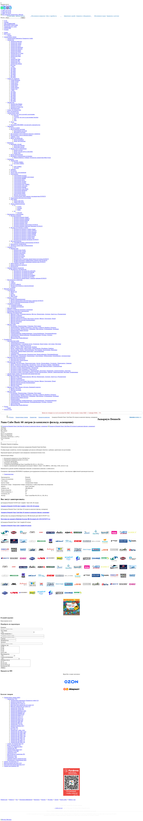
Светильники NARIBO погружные (24, 177)
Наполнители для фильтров (18, 244)
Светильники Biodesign (20, 190)
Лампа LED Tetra (19, 201)
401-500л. (13, 72)
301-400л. (13, 71)
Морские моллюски (16, 321)
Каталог (43, 799)
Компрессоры (14, 248)
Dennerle (16, 116)
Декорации (10, 126)
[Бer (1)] (15, 661)
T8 (14, 211)
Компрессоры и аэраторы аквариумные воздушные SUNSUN (31, 259)
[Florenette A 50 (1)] (15, 660)
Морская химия (11, 308)
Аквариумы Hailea (16, 51)
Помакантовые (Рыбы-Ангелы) (19, 330)
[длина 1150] (10, 652)
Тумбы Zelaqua (15, 87)
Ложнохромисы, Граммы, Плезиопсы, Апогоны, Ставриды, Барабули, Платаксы (33, 327)
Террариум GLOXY (16, 105)
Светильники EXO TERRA (21, 184)
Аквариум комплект (16, 41)
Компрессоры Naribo (20, 250)
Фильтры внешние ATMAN (22, 218)
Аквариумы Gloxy (16, 46)
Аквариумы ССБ (15, 62)
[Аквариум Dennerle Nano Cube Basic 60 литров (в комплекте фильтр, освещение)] (24, 426)
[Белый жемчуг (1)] (15, 664)
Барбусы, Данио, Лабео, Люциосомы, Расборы (24, 347)
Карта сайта (63, 799)
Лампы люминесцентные (18, 204)
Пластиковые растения (20, 130)
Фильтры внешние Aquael (21, 217)
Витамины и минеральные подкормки (21, 156)
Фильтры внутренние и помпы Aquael (25, 229)
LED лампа (14, 199)
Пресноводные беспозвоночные (16, 357)
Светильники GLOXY (20, 175)
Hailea (19, 209)
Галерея (6, 22)
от (1, 635)
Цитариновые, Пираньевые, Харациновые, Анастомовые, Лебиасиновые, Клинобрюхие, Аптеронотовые (40, 356)
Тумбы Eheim (14, 84)
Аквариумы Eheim (16, 50)
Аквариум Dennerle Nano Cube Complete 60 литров (16, 525)
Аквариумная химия (13, 113)
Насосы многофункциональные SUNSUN (22, 302)
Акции (6, 32)
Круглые (13, 65)
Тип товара (4, 630)
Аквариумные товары (10, 37)
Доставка (50, 799)
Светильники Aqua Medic (21, 189)
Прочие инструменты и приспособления (22, 285)
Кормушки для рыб (16, 144)
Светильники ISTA (19, 180)
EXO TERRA (18, 166)
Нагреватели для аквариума (18, 269)
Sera (15, 119)
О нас (5, 20)
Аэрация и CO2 (11, 247)
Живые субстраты (16, 388)
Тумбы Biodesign (15, 80)
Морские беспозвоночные (14, 312)
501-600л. (13, 74)
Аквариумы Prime (16, 56)
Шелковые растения (19, 132)
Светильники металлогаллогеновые (21, 198)
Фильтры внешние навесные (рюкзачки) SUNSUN (28, 226)
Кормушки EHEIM (19, 145)
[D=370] (10, 649)
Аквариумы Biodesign (17, 47)
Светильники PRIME (20, 178)
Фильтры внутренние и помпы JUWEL (25, 235)
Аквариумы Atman (16, 44)
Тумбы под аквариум (13, 78)
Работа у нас (72, 799)
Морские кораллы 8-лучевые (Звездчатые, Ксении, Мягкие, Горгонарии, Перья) (33, 318)
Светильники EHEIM (20, 187)
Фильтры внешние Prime (21, 221)
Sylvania (19, 208)
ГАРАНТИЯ (7, 28)
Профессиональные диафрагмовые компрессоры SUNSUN (30, 260)
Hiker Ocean (14, 296)
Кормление (10, 142)
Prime (12, 293)
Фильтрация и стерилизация (15, 214)
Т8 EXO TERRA (18, 162)
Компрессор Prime (19, 254)
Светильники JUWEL (20, 183)
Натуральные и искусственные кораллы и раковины (25, 133)
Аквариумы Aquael (16, 43)
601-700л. (13, 75)
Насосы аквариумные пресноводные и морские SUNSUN (27, 300)
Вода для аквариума (13, 111)
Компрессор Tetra (19, 257)
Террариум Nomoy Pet (17, 107)
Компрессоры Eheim (19, 253)
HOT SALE (7, 34)
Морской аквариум (9, 288)
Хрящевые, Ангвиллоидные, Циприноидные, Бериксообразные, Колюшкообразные (34, 354)
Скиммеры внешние (16, 305)
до (1, 637)
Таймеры (13, 169)
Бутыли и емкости (16, 284)
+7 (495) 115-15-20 (6, 10)
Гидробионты (8, 339)
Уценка (9, 35)
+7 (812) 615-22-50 (6, 11)
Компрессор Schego (19, 256)
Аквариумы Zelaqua (16, 63)
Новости (11, 799)
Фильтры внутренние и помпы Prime (24, 236)
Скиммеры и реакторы (13, 303)
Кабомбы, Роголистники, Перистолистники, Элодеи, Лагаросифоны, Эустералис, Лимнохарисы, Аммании (41, 363)
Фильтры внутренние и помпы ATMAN (25, 230)
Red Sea (13, 294)
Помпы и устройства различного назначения (20, 309)
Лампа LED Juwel (19, 202)
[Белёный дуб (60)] (15, 666)
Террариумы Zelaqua (16, 104)
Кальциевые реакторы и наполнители (18, 311)
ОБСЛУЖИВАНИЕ (9, 23)
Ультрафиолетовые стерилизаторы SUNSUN (26, 242)
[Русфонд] (71, 795)
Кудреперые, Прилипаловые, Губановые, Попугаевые (26, 326)
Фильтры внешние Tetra (20, 223)
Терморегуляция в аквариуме (15, 268)
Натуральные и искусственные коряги (21, 135)
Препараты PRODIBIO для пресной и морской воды (25, 125)
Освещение (10, 159)
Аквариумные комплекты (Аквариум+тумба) (20, 38)
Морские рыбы (11, 324)
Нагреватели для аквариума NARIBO (24, 275)
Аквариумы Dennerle (16, 49)
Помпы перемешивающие (18, 299)
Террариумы (10, 102)
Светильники (14, 174)
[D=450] (10, 651)
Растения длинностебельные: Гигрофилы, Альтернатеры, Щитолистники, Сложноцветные (36, 366)
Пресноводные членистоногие (19, 360)
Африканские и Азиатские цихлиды (21, 345)
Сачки (12, 281)
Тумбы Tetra (14, 86)
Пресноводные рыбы (13, 341)
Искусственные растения (18, 129)
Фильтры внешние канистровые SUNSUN (26, 224)
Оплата (6, 406)
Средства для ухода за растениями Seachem (26, 117)
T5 (14, 205)
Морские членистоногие (17, 317)
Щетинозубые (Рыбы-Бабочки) (19, 338)
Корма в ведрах (18, 150)
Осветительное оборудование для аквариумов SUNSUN (30, 196)
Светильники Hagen (19, 192)
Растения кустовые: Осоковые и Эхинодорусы (24, 369)
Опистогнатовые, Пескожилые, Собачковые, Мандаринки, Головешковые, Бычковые (35, 329)
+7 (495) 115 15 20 (58, 808)
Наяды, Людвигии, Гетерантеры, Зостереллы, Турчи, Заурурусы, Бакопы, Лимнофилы (35, 364)
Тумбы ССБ (14, 89)
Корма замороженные (17, 154)
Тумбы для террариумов (14, 110)
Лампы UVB (14, 160)
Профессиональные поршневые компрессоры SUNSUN (29, 262)
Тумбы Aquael (15, 81)
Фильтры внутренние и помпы (19, 227)
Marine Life (14, 291)
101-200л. (13, 68)
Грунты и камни (15, 127)
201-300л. (13, 69)
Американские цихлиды (17, 342)
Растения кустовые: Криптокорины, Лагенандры (24, 367)
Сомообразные (15, 353)
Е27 (12, 165)
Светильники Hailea (19, 193)
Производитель (5, 654)
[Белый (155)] (15, 663)
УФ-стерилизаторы (16, 241)
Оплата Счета (8, 409)
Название (3, 627)
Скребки (13, 287)
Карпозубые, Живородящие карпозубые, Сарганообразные (27, 351)
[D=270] (10, 647)
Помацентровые (15, 332)
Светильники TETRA (20, 181)
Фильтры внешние (16, 215)
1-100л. (13, 66)
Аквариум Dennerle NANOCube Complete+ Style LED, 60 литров (20, 506)
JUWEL (19, 206)
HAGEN (16, 168)
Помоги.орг (4, 799)
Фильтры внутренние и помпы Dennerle (25, 232)
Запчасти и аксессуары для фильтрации (22, 245)
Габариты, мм (4, 645)
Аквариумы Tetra (15, 59)
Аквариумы (10, 40)
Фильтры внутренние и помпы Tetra (24, 238)
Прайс (9, 408)
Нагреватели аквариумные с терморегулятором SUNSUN (30, 278)
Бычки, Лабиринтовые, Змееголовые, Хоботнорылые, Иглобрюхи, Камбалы (32, 348)
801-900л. (13, 77)
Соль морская (11, 290)
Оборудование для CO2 (17, 263)
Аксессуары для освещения (18, 172)
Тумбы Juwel (14, 83)
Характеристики (8, 474)
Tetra (15, 120)
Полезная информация (25, 799)
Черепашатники (15, 108)
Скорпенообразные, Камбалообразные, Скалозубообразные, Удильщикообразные (34, 333)
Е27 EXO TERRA (19, 163)
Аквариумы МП (15, 60)
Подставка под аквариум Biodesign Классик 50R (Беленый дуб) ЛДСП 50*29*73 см (25, 519)
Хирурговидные (15, 336)
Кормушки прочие (19, 147)
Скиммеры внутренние (17, 306)
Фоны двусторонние (19, 141)
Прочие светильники (20, 195)
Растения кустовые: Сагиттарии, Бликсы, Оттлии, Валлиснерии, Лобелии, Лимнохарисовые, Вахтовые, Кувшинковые (44, 372)
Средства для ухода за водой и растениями (23, 114)
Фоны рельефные (19, 139)
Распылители (14, 266)
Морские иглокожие (16, 315)
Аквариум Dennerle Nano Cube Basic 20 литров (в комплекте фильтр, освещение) (25, 512)
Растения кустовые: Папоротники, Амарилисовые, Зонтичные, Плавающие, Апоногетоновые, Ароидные (41, 370)
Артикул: (3, 642)
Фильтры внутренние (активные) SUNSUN (26, 239)
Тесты (12, 122)
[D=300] (10, 648)
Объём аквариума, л (6, 633)
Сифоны (13, 282)
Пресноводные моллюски (18, 358)
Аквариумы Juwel (16, 54)
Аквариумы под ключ (10, 26)
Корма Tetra (17, 153)
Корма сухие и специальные (19, 148)
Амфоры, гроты (15, 136)
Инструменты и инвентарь (14, 280)
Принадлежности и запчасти (19, 265)
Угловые (13, 57)
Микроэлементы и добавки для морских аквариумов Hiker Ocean (32, 157)
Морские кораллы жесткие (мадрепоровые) (23, 320)
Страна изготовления (7, 657)
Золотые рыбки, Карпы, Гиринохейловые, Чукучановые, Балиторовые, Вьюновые (34, 350)
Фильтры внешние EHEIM (21, 220)
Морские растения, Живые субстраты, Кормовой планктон (24, 387)
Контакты (36, 799)
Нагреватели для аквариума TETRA (24, 277)
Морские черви (15, 323)
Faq (17, 799)
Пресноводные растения (14, 361)
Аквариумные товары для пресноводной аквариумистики (23, 373)
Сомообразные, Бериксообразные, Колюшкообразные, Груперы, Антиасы (31, 335)
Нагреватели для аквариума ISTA (23, 274)
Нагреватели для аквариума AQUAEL (25, 271)
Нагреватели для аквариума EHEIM (24, 272)
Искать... (3, 17)
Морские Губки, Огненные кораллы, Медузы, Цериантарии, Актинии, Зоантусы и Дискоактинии (38, 314)
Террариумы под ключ (17, 53)
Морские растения (16, 390)
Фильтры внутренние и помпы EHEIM (25, 233)
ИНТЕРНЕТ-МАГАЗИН (11, 25)
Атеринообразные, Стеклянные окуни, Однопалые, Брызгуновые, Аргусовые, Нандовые (36, 344)
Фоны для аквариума (17, 138)
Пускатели (14, 171)
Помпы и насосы (12, 297)
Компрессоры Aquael (20, 251)
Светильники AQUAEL (20, 186)
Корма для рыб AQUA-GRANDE (23, 151)
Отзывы (6, 29)
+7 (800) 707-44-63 (6, 6)
